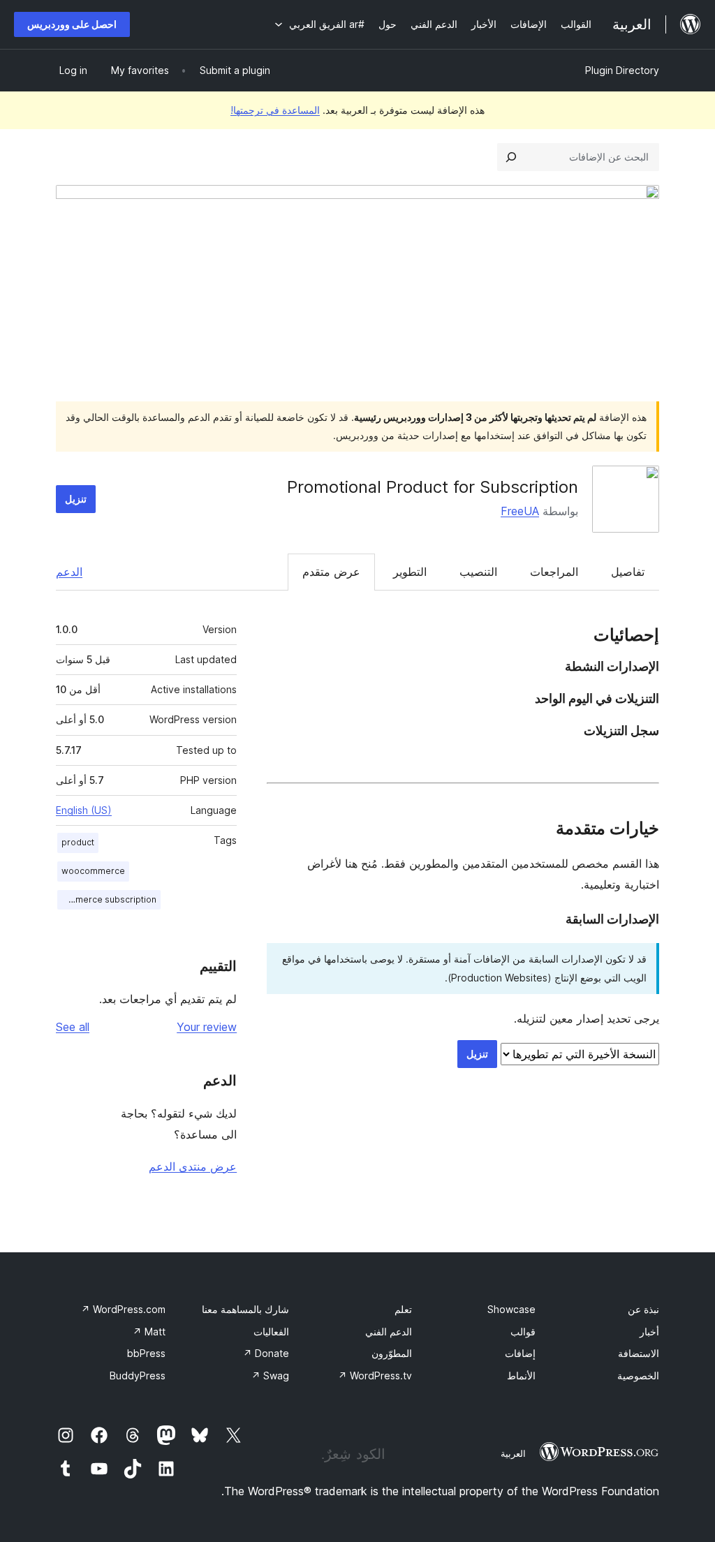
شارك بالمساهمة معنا (245, 1309)
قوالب (523, 1331)
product (77, 842)
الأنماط (521, 1375)
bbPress (146, 1353)
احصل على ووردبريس (72, 24)
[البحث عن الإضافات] (511, 157)
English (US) (84, 810)
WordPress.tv (375, 1375)
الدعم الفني (388, 1331)
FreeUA (520, 511)
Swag (270, 1375)
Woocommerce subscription (106, 899)
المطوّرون (391, 1353)
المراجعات (554, 572)
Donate (266, 1353)
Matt (149, 1331)
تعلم (403, 1309)
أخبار (649, 1331)
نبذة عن (643, 1309)
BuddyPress (137, 1375)
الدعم (69, 572)
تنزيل (76, 499)
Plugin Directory (622, 70)
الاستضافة (638, 1353)
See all (72, 1027)
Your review (207, 1027)
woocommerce (93, 871)
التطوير (410, 572)
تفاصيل (627, 572)
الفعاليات (271, 1331)
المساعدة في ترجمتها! (275, 110)
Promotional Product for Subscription (432, 487)
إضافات (520, 1353)
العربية (513, 1453)
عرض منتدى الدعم (193, 1166)
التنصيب (478, 572)
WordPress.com (123, 1309)
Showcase (511, 1309)
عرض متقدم (331, 572)
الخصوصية (638, 1375)
